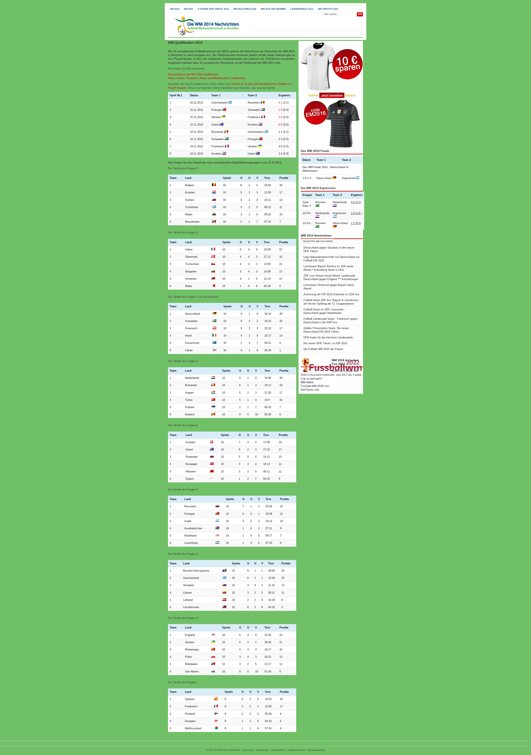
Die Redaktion (278, 750)
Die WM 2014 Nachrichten (227, 750)
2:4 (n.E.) (356, 213)
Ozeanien (192, 78)
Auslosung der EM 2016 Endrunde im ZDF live (331, 294)
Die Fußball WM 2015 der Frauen (323, 349)
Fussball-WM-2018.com (315, 386)
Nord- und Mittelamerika (214, 78)
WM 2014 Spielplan (244, 9)
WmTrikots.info (310, 389)
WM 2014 (174, 9)
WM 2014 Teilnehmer (273, 9)
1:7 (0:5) (356, 223)
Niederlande (340, 202)
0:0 (280, 124)
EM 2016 (188, 9)
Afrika (171, 78)
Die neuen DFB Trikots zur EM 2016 (325, 343)
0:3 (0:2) (356, 202)
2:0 (280, 117)
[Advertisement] (216, 46)
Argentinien (348, 178)
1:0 (280, 109)
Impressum (248, 750)
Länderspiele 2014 (301, 9)
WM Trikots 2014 (328, 9)
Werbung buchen (316, 750)
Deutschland (324, 178)
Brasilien (320, 202)
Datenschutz (262, 750)
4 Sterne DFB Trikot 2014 (213, 9)
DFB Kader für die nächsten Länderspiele (328, 337)
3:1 (280, 102)
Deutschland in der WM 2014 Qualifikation (193, 74)
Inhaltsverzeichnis (296, 750)
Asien (180, 78)
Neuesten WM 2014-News (318, 241)
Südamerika (238, 78)
